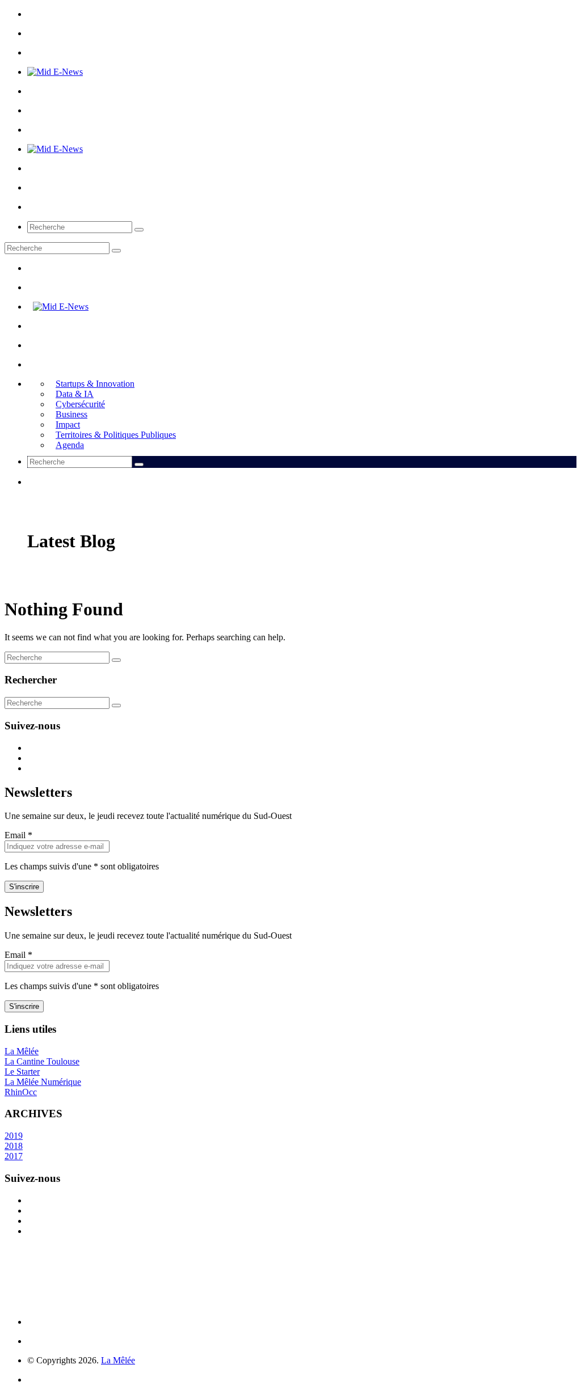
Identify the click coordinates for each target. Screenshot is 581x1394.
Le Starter (22, 1071)
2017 (14, 1156)
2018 (14, 1146)
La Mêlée (22, 1051)
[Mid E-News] (55, 72)
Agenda (70, 445)
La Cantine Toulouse (42, 1061)
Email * (18, 835)
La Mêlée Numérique (43, 1082)
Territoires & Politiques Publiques (116, 435)
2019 (14, 1135)
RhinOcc (21, 1092)
